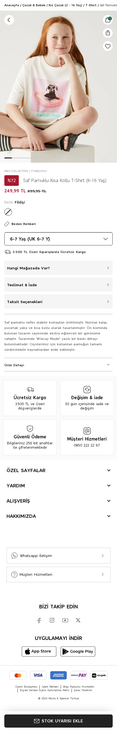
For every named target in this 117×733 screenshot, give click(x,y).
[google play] (78, 651)
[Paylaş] (108, 32)
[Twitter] (78, 620)
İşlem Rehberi (50, 686)
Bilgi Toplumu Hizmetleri (78, 686)
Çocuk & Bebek (33, 5)
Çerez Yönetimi (83, 690)
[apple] (39, 651)
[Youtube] (65, 620)
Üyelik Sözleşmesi (26, 686)
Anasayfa (11, 5)
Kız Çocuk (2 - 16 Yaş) (65, 5)
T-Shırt (91, 5)
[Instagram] (52, 620)
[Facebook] (39, 620)
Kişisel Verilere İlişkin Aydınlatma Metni (44, 690)
